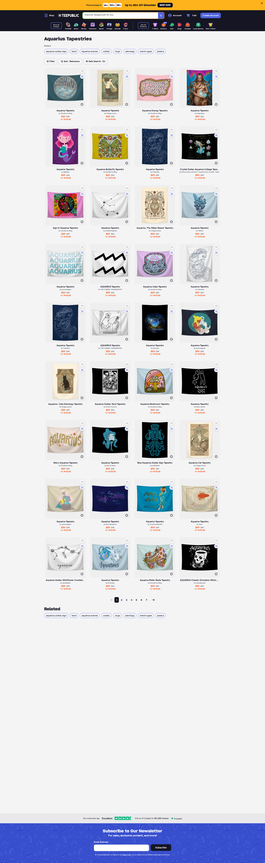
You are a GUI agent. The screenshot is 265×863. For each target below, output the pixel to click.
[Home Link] (68, 15)
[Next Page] (153, 600)
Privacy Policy (126, 855)
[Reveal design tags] (82, 104)
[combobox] (120, 15)
